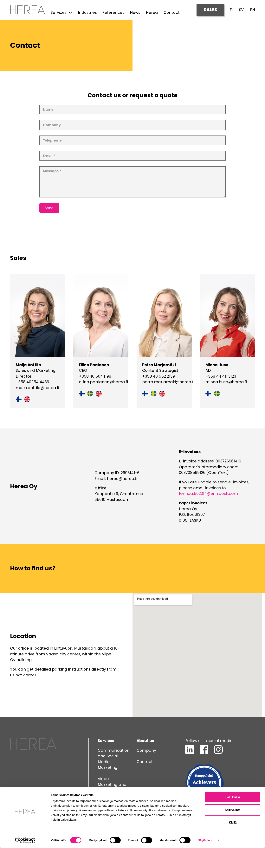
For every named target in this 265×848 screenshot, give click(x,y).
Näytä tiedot (206, 840)
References (113, 12)
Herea (152, 12)
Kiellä (232, 822)
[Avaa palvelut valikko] (70, 13)
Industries (87, 12)
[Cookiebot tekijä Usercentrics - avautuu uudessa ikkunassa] (25, 840)
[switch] (115, 840)
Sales (210, 10)
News (135, 12)
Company (146, 750)
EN (252, 9)
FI (231, 9)
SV (241, 9)
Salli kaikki (232, 797)
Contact (172, 12)
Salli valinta (232, 810)
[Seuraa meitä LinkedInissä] (189, 752)
